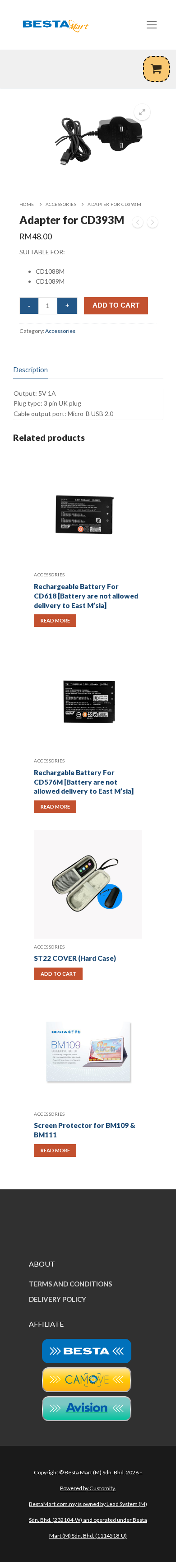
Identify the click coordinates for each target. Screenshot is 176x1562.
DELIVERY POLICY (57, 1299)
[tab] (30, 370)
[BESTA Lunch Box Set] (152, 224)
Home (26, 204)
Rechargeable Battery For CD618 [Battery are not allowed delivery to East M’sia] (86, 595)
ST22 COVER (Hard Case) (75, 958)
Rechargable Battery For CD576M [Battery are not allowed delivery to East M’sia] (84, 781)
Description (30, 369)
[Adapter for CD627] (137, 224)
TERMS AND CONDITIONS (70, 1284)
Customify (102, 1488)
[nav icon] (152, 25)
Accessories (61, 204)
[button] (142, 112)
